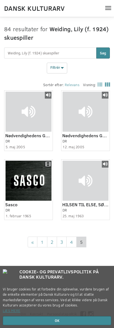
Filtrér (55, 67)
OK (57, 320)
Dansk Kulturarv (34, 8)
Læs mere (11, 310)
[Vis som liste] (98, 84)
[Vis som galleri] (106, 84)
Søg (103, 53)
